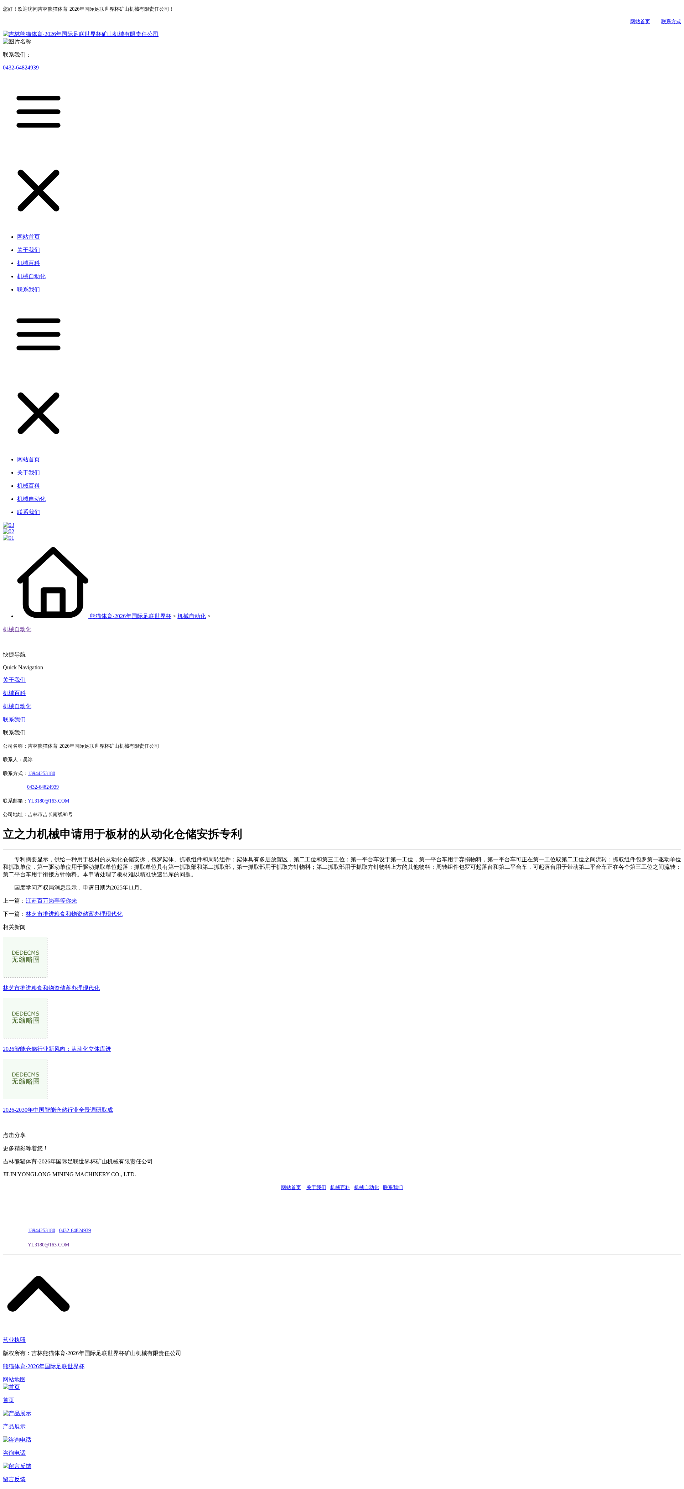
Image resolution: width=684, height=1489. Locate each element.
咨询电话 (14, 1453)
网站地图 (14, 1379)
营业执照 (14, 1340)
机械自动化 (191, 616)
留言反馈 (14, 1479)
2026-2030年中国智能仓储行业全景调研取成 (58, 1110)
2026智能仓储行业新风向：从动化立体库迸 (57, 1049)
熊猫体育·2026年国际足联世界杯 (130, 616)
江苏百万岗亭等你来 (51, 901)
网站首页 (640, 21)
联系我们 (14, 719)
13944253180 (41, 773)
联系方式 (671, 21)
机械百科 (14, 693)
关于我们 (14, 680)
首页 (8, 1400)
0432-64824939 (21, 67)
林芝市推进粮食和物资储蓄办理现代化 (74, 914)
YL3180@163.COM (48, 1244)
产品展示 (14, 1426)
